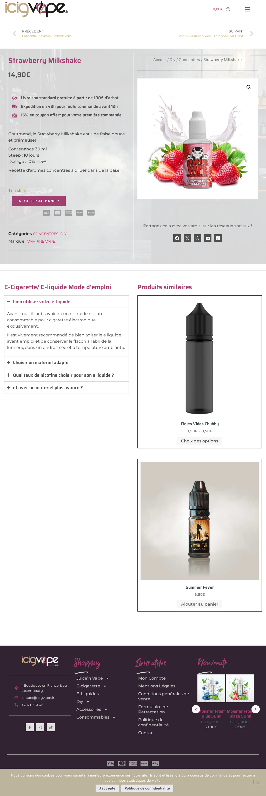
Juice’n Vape (89, 678)
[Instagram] (40, 727)
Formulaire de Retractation (153, 709)
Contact (146, 732)
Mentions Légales (156, 686)
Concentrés (45, 233)
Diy (63, 233)
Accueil (159, 59)
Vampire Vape (41, 241)
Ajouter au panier (38, 201)
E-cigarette (88, 686)
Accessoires (88, 709)
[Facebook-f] (30, 727)
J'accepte (107, 788)
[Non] (257, 782)
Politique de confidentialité (153, 722)
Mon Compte (152, 678)
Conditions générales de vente (163, 696)
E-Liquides (87, 693)
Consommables (92, 717)
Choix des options (199, 441)
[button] (247, 9)
